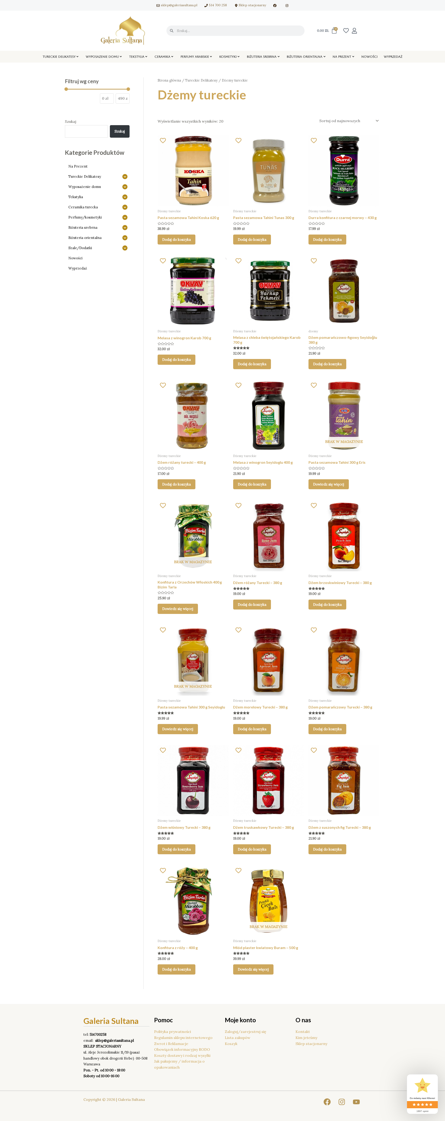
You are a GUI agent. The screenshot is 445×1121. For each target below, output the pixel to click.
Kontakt (303, 1031)
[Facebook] (327, 1102)
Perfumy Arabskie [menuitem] (195, 56)
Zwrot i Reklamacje (171, 1043)
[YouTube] (356, 1102)
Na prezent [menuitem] (342, 56)
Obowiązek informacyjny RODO (182, 1049)
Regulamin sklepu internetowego (183, 1037)
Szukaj (70, 121)
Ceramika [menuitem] (162, 56)
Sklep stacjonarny (311, 1043)
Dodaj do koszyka (176, 239)
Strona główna (169, 80)
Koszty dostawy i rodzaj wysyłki (182, 1055)
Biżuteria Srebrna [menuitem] (262, 56)
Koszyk (231, 1043)
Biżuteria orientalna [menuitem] (304, 56)
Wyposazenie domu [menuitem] (102, 56)
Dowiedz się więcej (328, 484)
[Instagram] (342, 1102)
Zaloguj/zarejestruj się (245, 1031)
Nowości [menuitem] (369, 56)
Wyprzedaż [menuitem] (393, 56)
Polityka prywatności (172, 1031)
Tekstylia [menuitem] (136, 56)
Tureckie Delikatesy (201, 80)
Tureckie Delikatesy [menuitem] (59, 56)
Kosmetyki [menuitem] (228, 56)
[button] (77, 56)
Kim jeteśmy (306, 1037)
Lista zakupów (237, 1037)
